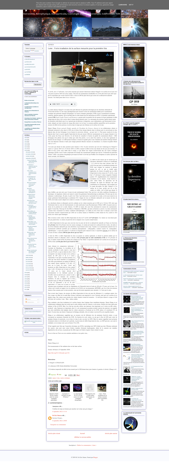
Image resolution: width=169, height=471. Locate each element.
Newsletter (117, 38)
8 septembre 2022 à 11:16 (59, 411)
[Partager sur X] (73, 375)
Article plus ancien (111, 433)
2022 (26, 146)
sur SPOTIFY (27, 69)
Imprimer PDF (56, 375)
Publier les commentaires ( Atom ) (86, 445)
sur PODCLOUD (28, 61)
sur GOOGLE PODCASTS (30, 66)
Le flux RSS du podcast (30, 59)
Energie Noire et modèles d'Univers (33, 121)
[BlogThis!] (71, 375)
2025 (26, 139)
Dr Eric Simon (56, 415)
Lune (58, 378)
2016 (26, 278)
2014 (26, 283)
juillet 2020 (28, 257)
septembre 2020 (29, 158)
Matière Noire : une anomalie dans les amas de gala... (32, 223)
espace (54, 378)
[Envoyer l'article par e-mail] (65, 375)
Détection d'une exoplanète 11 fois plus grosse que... (32, 202)
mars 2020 (28, 265)
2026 (26, 137)
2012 (26, 287)
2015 (26, 281)
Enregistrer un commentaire (58, 424)
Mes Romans (95, 38)
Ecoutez (27, 38)
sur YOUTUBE (28, 72)
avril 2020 (28, 263)
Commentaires (30, 302)
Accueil (82, 433)
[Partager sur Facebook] (75, 375)
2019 (26, 272)
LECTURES (65, 38)
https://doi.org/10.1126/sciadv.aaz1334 (58, 353)
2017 (26, 276)
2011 (26, 289)
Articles (29, 299)
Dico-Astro (106, 38)
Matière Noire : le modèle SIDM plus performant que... (32, 212)
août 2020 (28, 255)
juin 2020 (28, 259)
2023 (26, 144)
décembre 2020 (29, 152)
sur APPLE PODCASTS (29, 64)
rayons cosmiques (65, 378)
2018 (26, 274)
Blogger (95, 457)
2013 (26, 285)
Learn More (123, 5)
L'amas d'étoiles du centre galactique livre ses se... (32, 161)
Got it (131, 5)
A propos (127, 38)
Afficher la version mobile (82, 437)
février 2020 (28, 267)
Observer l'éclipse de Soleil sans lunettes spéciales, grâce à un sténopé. (137, 356)
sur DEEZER (27, 74)
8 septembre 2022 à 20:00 (59, 421)
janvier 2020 (29, 270)
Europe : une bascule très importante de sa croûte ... (32, 251)
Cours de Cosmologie (79, 38)
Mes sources (53, 38)
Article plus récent (54, 433)
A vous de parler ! (39, 38)
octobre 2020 (29, 156)
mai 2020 (28, 261)
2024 (26, 141)
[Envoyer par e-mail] (69, 375)
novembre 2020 (29, 154)
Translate (36, 50)
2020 (26, 150)
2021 (26, 148)
